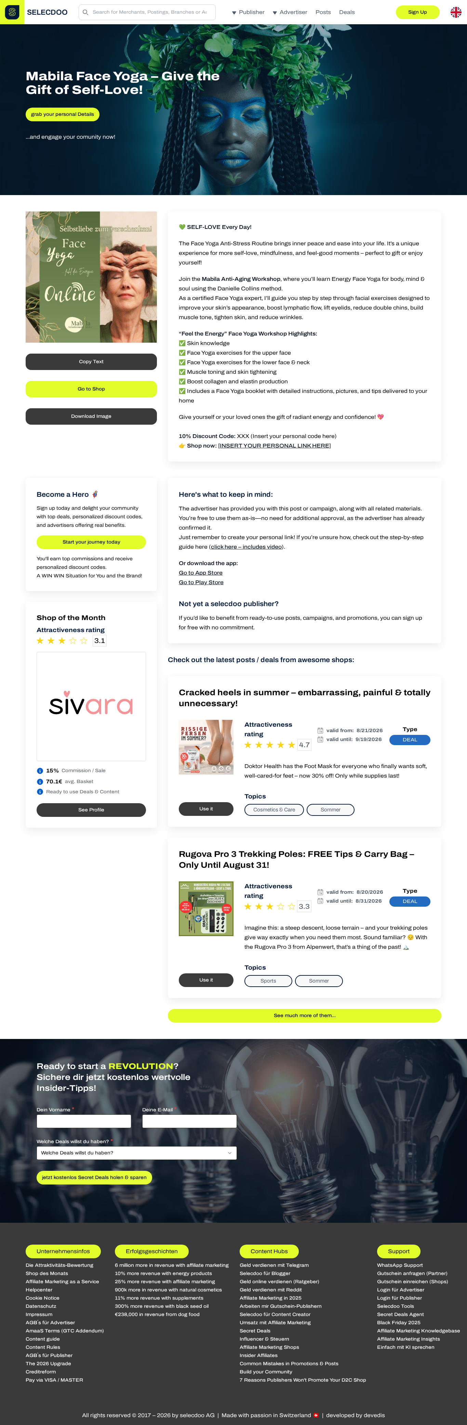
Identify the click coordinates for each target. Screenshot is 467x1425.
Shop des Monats (47, 1273)
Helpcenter (39, 1289)
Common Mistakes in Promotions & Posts (289, 1363)
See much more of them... (305, 1015)
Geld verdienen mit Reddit (271, 1289)
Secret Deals (255, 1330)
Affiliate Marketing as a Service (62, 1281)
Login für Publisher (399, 1298)
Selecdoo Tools (395, 1306)
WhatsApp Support (400, 1265)
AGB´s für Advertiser (50, 1322)
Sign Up (417, 12)
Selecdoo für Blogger (265, 1273)
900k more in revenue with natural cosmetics (168, 1289)
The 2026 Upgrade (48, 1363)
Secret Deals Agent (400, 1314)
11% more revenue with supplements (159, 1298)
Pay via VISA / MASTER (54, 1380)
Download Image (91, 416)
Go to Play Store (201, 582)
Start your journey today (91, 542)
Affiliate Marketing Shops (269, 1347)
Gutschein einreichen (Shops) (412, 1281)
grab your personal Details (62, 114)
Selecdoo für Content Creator (275, 1314)
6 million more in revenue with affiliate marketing (172, 1265)
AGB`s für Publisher (49, 1355)
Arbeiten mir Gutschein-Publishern (281, 1306)
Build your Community (266, 1371)
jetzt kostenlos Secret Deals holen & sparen (94, 1177)
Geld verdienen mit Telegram (274, 1265)
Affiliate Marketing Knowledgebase (418, 1330)
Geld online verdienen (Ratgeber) (279, 1281)
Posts (323, 12)
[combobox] (137, 1153)
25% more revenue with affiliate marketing (165, 1281)
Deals (347, 12)
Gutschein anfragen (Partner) (412, 1273)
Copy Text (91, 361)
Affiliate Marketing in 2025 (271, 1298)
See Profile (91, 809)
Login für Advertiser (400, 1289)
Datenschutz (41, 1306)
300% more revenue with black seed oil (162, 1306)
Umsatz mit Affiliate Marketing (275, 1322)
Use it (206, 808)
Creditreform (41, 1371)
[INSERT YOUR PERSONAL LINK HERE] (274, 446)
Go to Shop (91, 389)
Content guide (43, 1339)
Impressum (39, 1314)
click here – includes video (246, 547)
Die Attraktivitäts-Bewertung (59, 1265)
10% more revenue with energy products (163, 1273)
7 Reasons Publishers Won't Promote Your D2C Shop (303, 1380)
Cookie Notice (42, 1298)
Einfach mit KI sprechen (406, 1347)
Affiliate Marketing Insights (408, 1339)
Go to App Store (201, 573)
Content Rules (43, 1347)
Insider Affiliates (259, 1355)
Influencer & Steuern (264, 1339)
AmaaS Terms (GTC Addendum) (65, 1330)
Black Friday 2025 (399, 1322)
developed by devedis (355, 1415)
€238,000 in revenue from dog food (157, 1314)
